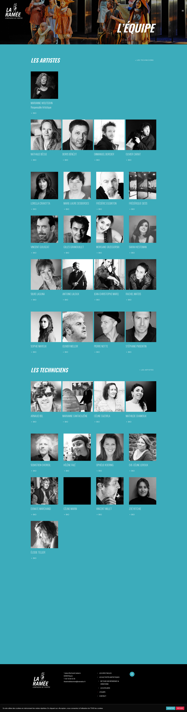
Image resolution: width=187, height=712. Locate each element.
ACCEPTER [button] (170, 708)
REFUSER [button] (180, 708)
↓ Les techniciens (144, 60)
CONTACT (102, 696)
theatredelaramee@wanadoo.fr (75, 681)
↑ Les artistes (146, 370)
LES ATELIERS (105, 688)
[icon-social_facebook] (132, 674)
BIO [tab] (34, 113)
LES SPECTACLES (105, 673)
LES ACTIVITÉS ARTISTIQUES (109, 677)
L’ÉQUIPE (102, 692)
